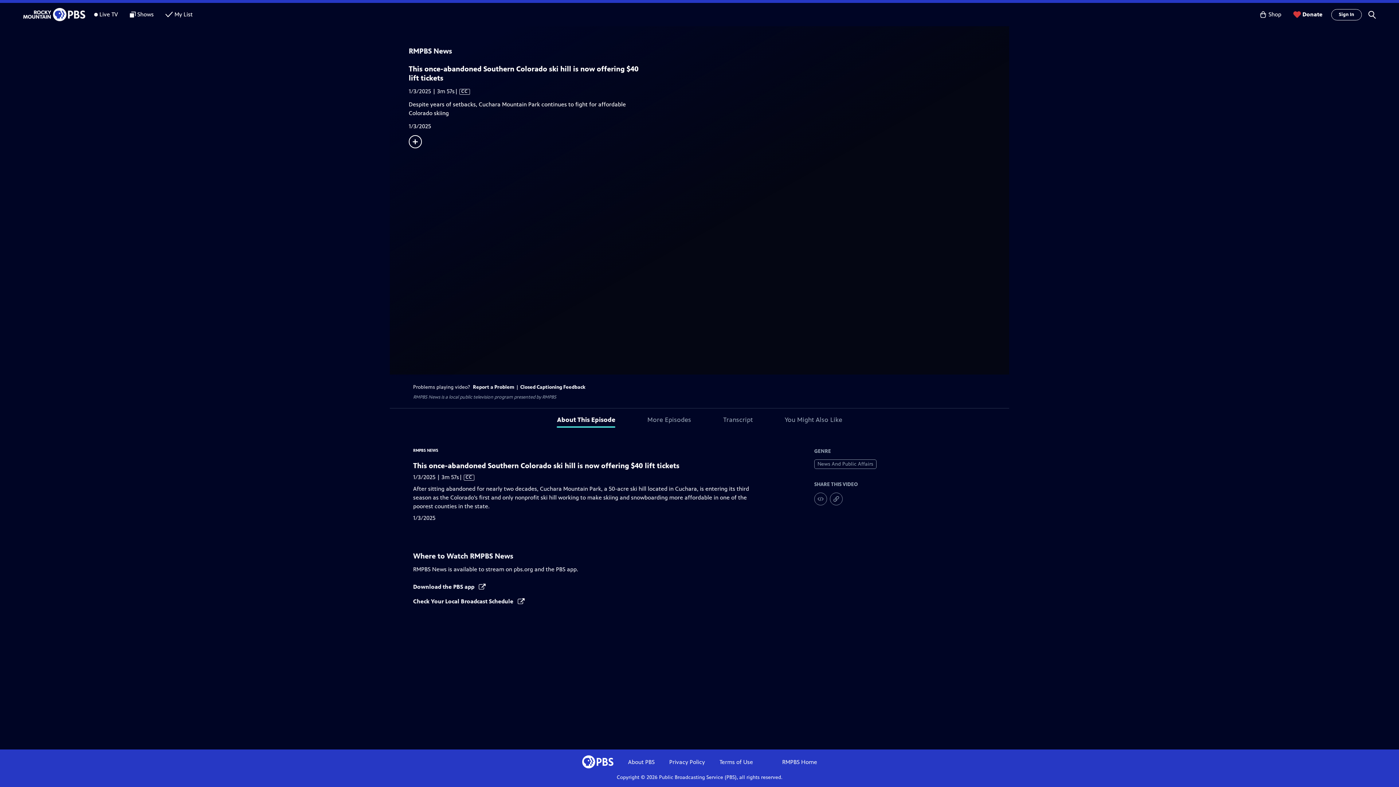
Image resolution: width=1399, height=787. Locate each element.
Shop (1275, 14)
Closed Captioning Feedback (552, 387)
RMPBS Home (799, 762)
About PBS (641, 762)
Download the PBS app (444, 586)
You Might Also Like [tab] (813, 420)
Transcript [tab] (738, 420)
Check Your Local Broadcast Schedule (464, 601)
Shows (145, 14)
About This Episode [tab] (586, 420)
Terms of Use (736, 762)
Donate (1312, 14)
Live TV (108, 14)
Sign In (1346, 14)
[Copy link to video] (836, 499)
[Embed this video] (820, 499)
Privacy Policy (687, 762)
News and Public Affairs (845, 464)
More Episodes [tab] (669, 420)
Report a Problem (493, 387)
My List (184, 14)
